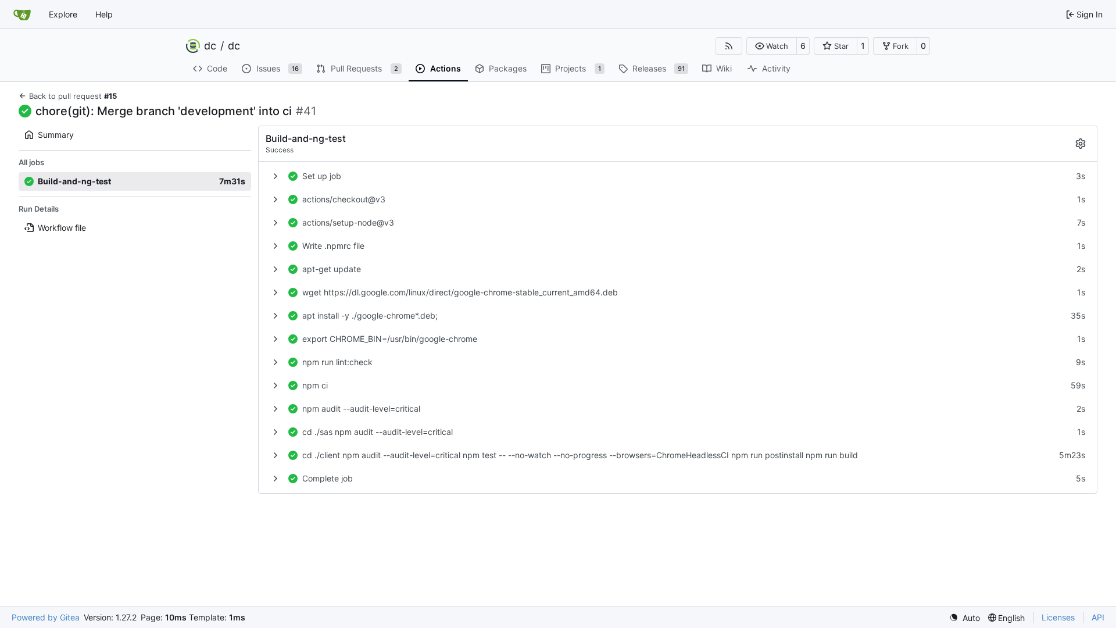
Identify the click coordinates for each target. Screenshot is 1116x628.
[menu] (964, 618)
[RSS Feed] (729, 46)
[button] (771, 46)
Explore (63, 14)
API (1098, 617)
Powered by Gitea (46, 617)
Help (104, 14)
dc (210, 46)
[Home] (22, 14)
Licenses (1058, 617)
